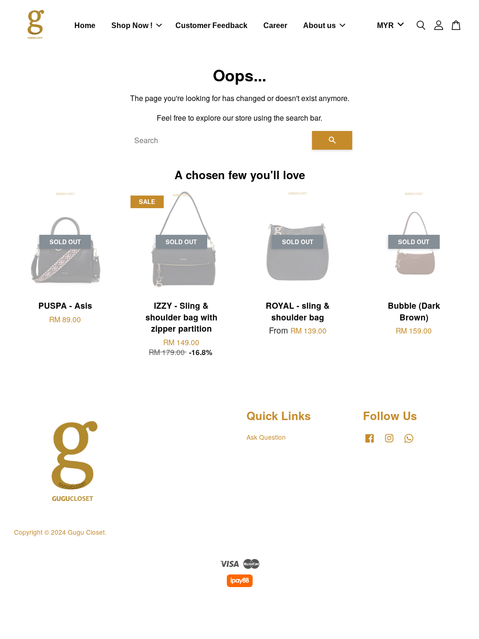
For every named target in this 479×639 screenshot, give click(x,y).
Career (275, 25)
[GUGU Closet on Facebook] (369, 442)
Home (84, 25)
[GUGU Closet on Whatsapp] (408, 442)
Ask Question (266, 437)
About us (319, 25)
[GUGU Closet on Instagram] (389, 442)
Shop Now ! (131, 25)
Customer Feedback (211, 25)
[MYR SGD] (388, 26)
